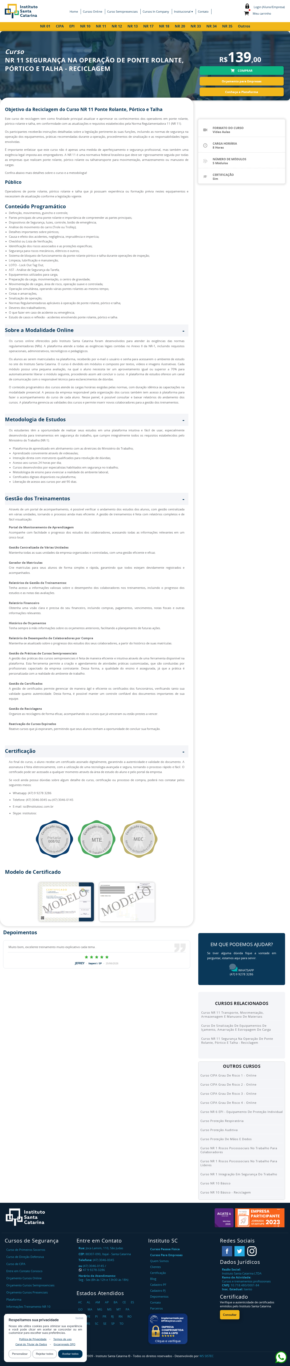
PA (128, 1309)
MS (109, 1309)
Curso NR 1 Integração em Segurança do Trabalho (238, 1174)
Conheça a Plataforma (241, 92)
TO (122, 1323)
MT (119, 1309)
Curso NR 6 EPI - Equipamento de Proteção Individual (241, 1112)
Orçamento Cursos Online (24, 1278)
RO (130, 1316)
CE (125, 1302)
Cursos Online (92, 11)
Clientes (155, 1267)
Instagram (252, 1251)
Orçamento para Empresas (241, 81)
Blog (153, 1279)
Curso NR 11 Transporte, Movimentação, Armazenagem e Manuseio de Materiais (232, 1014)
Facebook (227, 1251)
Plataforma (13, 1299)
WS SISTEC (206, 1356)
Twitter (239, 1251)
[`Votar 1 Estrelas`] (92, 957)
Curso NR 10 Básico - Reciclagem (225, 1192)
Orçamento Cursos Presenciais (27, 1292)
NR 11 (101, 26)
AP (107, 1302)
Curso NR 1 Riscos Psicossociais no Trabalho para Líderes (238, 1163)
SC (97, 1323)
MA (90, 1309)
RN (121, 1316)
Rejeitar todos (44, 1353)
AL (89, 1302)
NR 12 (117, 26)
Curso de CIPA (15, 1264)
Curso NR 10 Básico (215, 1183)
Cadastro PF (158, 1285)
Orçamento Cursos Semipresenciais (30, 1285)
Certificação (158, 1273)
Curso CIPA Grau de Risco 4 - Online (228, 1103)
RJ (113, 1316)
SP (113, 1323)
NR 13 (132, 26)
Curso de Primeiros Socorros (25, 1250)
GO (81, 1309)
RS (89, 1323)
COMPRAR (244, 71)
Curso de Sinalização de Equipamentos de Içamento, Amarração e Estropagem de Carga (236, 1027)
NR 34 (211, 26)
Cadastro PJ (158, 1290)
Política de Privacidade (33, 1339)
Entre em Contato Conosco (24, 1271)
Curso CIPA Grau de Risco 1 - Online (228, 1075)
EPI (72, 26)
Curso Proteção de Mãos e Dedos (226, 1139)
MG (100, 1309)
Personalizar (20, 1353)
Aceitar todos (70, 1353)
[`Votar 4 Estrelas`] (107, 957)
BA (116, 1302)
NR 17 (148, 26)
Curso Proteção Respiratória (222, 1121)
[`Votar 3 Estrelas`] (102, 957)
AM (98, 1302)
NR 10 (85, 26)
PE (89, 1316)
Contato (203, 11)
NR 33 (196, 26)
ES (133, 1302)
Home (74, 11)
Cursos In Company (156, 11)
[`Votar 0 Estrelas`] (86, 957)
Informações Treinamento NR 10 (28, 1306)
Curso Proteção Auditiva (219, 1130)
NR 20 (180, 26)
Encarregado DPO (64, 1344)
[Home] (41, 11)
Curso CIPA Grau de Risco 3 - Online (228, 1093)
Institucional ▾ (183, 11)
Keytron (79, 1318)
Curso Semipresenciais (122, 11)
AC (80, 1302)
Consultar (230, 1314)
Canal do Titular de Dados (31, 1344)
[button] (168, 1328)
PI (97, 1316)
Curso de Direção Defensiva (25, 1257)
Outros (244, 26)
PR (105, 1316)
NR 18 (164, 26)
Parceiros (156, 1308)
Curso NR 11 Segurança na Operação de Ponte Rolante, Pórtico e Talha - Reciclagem (237, 1041)
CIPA (60, 26)
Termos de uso (62, 1339)
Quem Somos (159, 1261)
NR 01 (45, 26)
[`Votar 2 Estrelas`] (97, 957)
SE (105, 1323)
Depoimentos (159, 1296)
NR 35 (227, 26)
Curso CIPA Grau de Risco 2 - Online (228, 1084)
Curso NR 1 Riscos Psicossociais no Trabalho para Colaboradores (238, 1150)
